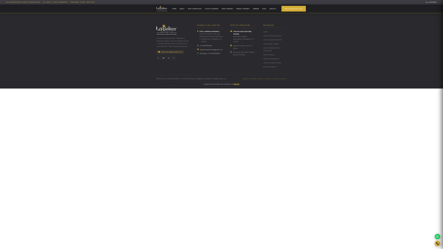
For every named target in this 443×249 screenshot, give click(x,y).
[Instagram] (174, 58)
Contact (272, 8)
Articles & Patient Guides (272, 63)
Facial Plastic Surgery (271, 44)
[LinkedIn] (169, 58)
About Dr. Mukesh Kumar (272, 36)
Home (174, 8)
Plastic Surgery (212, 8)
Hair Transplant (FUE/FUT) (272, 40)
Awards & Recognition (271, 59)
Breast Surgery (243, 8)
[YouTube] (163, 58)
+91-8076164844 (432, 2)
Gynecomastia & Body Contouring (271, 49)
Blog (264, 8)
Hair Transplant (195, 8)
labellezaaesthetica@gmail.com (211, 49)
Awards (256, 8)
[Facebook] (158, 58)
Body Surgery (227, 8)
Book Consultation (293, 8)
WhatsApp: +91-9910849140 (210, 53)
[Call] (437, 243)
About (182, 8)
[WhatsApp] (437, 236)
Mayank (236, 84)
